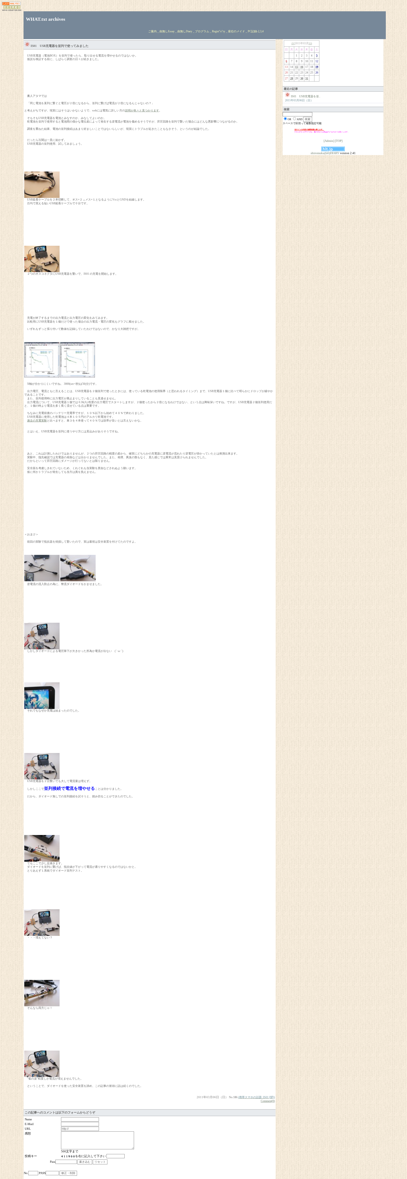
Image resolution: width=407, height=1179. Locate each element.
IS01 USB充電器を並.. (305, 96)
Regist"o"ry (218, 31)
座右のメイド (236, 31)
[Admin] (329, 141)
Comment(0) (268, 1101)
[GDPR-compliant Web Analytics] (11, 4)
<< (293, 43)
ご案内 (152, 31)
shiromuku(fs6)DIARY (325, 153)
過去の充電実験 (37, 420)
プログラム (202, 31)
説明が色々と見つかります (142, 110)
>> (310, 43)
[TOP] (338, 141)
